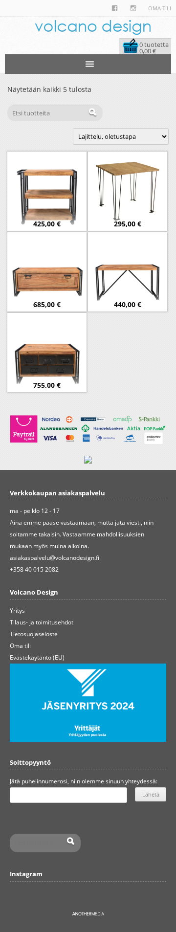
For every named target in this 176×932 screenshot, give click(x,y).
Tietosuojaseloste (34, 634)
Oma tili (159, 8)
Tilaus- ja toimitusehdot (41, 622)
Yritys (17, 610)
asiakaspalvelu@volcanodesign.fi (54, 558)
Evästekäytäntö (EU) (37, 657)
